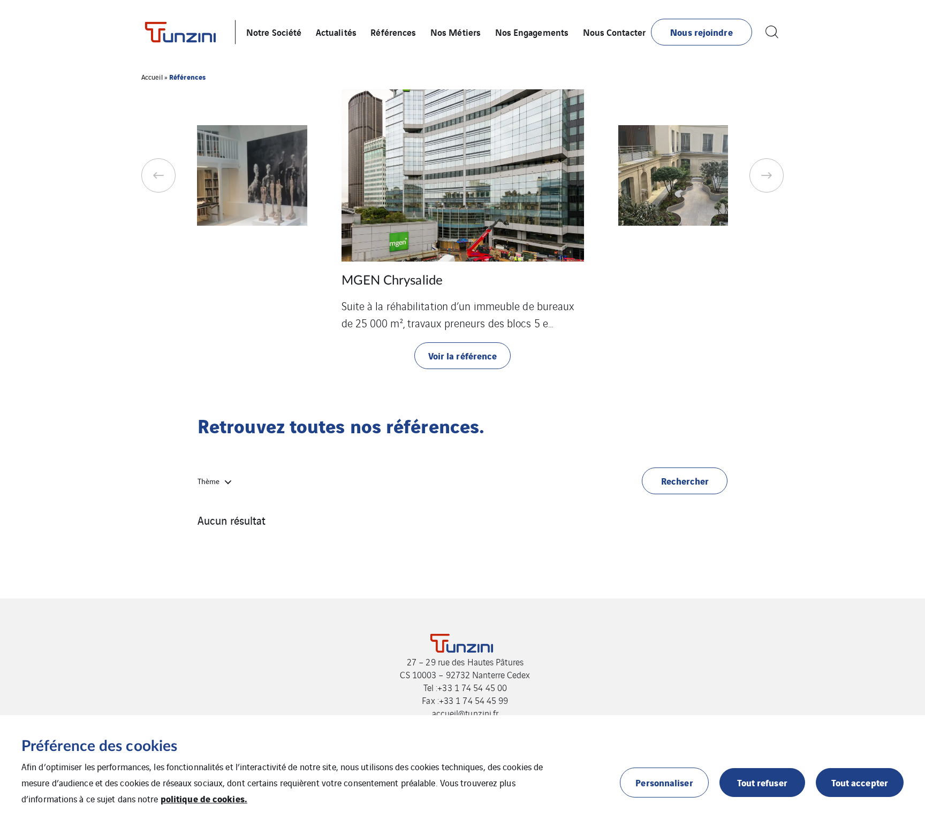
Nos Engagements (532, 32)
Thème (208, 481)
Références (393, 32)
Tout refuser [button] (762, 782)
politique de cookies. (204, 798)
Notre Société (273, 32)
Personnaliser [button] (664, 782)
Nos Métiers (455, 32)
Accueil (152, 77)
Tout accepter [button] (859, 782)
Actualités (336, 32)
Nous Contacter (614, 32)
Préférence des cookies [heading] (99, 746)
